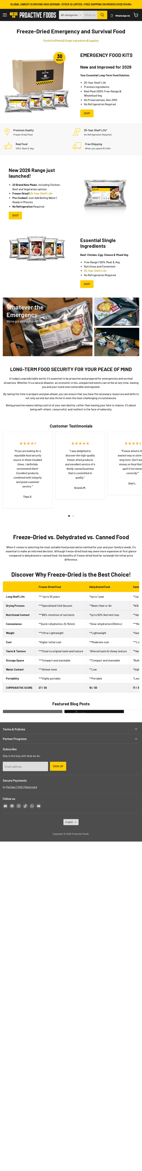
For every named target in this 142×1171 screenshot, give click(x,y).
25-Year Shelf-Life (41, 193)
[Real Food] (37, 146)
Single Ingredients (76, 40)
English (69, 822)
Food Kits (48, 40)
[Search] (102, 15)
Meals (59, 40)
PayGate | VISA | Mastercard (21, 787)
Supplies (93, 40)
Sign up (58, 766)
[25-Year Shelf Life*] (105, 132)
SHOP (87, 113)
